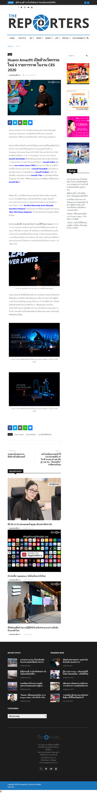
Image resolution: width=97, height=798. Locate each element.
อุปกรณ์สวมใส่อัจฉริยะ (44, 434)
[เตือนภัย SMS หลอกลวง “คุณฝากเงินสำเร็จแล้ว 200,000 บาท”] (55, 663)
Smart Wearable (31, 434)
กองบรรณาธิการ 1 (14, 75)
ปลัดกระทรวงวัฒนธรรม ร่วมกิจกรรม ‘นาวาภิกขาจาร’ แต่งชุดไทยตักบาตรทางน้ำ (75, 685)
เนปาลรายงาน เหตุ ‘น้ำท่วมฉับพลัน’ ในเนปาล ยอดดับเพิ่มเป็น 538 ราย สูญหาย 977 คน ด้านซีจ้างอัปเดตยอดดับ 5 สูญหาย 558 (77, 184)
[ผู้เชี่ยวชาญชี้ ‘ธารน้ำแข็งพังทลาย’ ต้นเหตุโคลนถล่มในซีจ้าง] (13, 674)
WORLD (48, 38)
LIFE (56, 38)
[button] (85, 3)
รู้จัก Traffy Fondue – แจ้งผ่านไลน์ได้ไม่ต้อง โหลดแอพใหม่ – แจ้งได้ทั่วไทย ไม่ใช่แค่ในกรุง (75, 673)
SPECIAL (65, 38)
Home (12, 38)
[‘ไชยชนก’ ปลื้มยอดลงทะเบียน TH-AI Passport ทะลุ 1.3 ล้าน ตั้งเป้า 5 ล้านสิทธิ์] (13, 698)
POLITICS (22, 38)
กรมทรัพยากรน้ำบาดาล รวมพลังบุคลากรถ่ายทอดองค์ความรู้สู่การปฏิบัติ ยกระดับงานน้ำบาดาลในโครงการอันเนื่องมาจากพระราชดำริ (77, 204)
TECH (18, 46)
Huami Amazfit (19, 434)
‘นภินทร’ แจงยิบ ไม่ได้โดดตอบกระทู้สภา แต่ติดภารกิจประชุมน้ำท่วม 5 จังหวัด (77, 225)
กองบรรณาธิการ (14, 528)
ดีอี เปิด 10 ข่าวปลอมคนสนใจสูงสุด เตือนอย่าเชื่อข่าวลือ (30, 524)
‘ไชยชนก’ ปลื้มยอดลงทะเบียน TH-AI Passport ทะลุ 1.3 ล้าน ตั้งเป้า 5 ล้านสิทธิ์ (77, 216)
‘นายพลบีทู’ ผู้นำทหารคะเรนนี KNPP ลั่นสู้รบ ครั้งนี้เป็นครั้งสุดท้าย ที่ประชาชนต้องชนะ (75, 697)
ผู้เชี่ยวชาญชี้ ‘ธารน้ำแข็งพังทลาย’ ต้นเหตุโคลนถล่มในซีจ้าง (36, 2)
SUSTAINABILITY (79, 38)
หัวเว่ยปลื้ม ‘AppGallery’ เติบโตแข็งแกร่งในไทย (27, 576)
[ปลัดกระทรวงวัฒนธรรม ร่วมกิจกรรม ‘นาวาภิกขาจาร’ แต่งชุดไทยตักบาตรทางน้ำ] (55, 686)
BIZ (31, 38)
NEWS (38, 38)
